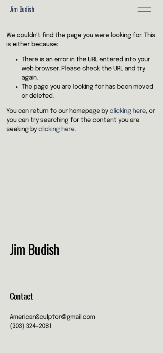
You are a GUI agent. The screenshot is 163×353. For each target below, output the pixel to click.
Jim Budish (22, 9)
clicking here (128, 111)
